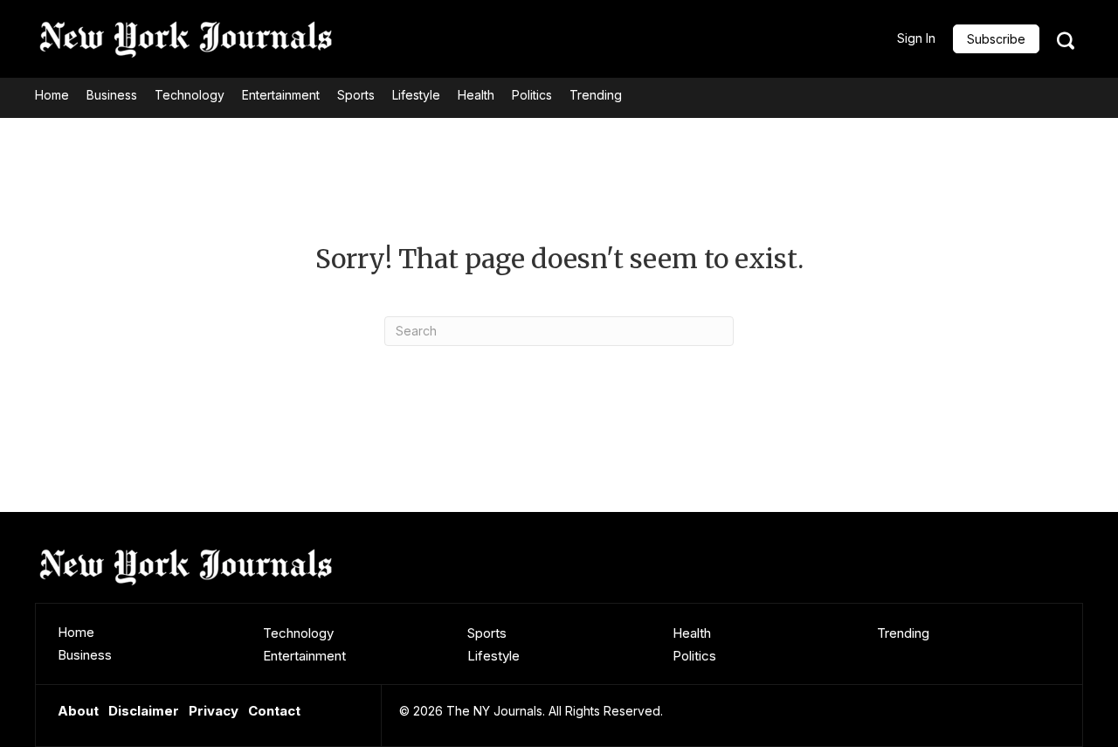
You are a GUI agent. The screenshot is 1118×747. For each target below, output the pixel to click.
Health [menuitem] (692, 633)
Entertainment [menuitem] (304, 655)
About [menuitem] (78, 710)
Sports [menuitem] (487, 633)
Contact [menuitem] (274, 710)
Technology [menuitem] (298, 633)
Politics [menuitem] (694, 655)
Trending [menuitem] (903, 633)
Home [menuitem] (76, 632)
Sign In (916, 38)
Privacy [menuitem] (213, 710)
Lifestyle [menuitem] (493, 655)
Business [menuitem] (85, 655)
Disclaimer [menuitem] (143, 710)
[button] (996, 38)
